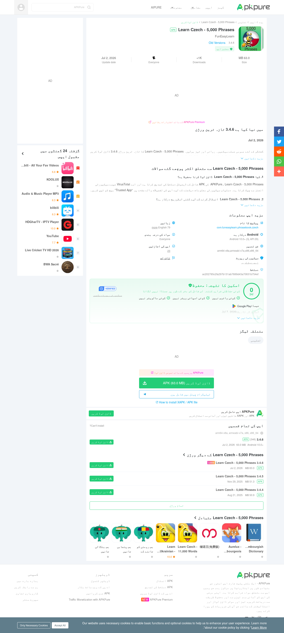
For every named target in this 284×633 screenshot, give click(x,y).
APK (173, 29)
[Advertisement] (52, 80)
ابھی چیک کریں (249, 262)
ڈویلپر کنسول (100, 581)
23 (168, 250)
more (155, 227)
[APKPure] (253, 7)
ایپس (253, 22)
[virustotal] (190, 284)
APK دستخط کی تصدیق (159, 587)
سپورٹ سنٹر (30, 599)
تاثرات (165, 258)
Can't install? (97, 425)
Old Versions (217, 43)
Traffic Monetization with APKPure (89, 599)
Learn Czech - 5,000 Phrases (218, 22)
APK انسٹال (164, 581)
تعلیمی (242, 22)
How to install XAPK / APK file (178, 402)
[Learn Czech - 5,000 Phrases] (250, 38)
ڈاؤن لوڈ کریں (101, 413)
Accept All (60, 625)
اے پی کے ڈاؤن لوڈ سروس (156, 593)
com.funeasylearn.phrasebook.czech (237, 227)
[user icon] (21, 7)
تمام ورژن (176, 505)
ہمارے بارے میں (27, 581)
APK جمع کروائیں (98, 593)
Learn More (259, 627)
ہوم (261, 22)
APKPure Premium (161, 599)
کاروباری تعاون (27, 593)
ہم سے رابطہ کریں (26, 587)
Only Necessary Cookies (34, 625)
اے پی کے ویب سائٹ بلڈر (94, 587)
